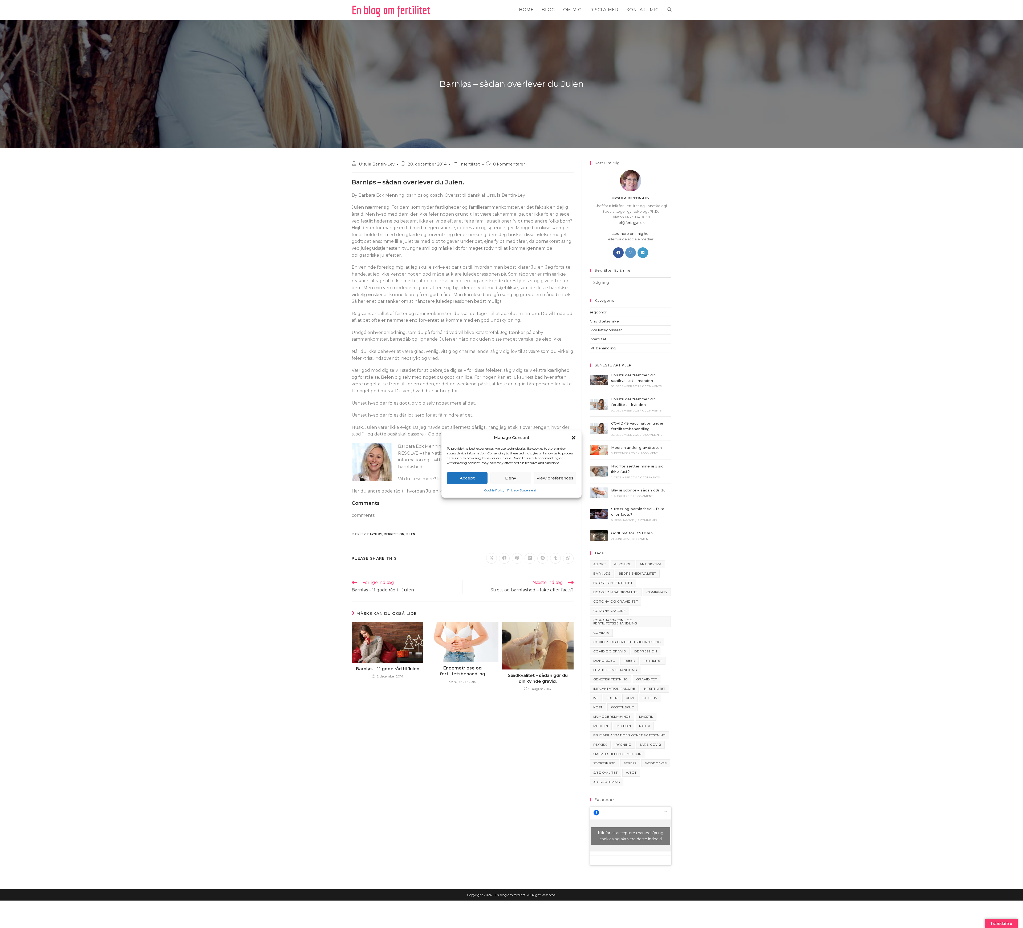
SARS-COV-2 (650, 745)
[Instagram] (630, 252)
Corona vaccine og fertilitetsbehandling (615, 621)
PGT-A (644, 726)
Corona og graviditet (615, 601)
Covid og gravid (609, 651)
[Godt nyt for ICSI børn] (599, 535)
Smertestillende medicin (617, 754)
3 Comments (647, 520)
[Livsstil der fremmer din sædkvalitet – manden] (599, 380)
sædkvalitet (605, 772)
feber (629, 661)
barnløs (374, 534)
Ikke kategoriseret (606, 330)
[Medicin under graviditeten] (599, 450)
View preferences (555, 478)
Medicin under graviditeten (636, 447)
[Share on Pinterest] (517, 558)
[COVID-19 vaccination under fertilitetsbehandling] (599, 428)
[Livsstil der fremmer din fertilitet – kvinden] (599, 404)
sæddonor (656, 763)
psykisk (600, 745)
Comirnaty (656, 592)
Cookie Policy (494, 490)
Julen (410, 534)
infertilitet (654, 689)
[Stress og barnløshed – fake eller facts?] (599, 514)
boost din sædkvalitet (615, 592)
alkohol (622, 564)
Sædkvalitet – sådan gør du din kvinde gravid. (538, 678)
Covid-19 (601, 633)
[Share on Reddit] (542, 558)
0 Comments (651, 386)
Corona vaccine (609, 611)
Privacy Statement (521, 490)
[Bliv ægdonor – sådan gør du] (599, 492)
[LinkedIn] (643, 252)
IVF (595, 698)
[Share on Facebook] (504, 558)
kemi (630, 698)
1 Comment (649, 453)
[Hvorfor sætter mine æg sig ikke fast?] (599, 471)
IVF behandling (603, 348)
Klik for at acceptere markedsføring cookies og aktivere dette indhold (630, 835)
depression (394, 534)
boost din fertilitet (612, 583)
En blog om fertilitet (391, 10)
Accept (467, 478)
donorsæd (604, 661)
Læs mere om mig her (630, 233)
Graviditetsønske (604, 321)
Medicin (600, 726)
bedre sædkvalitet (637, 573)
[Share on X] (491, 558)
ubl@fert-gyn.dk (630, 222)
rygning (623, 745)
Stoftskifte (604, 763)
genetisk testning (610, 679)
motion (623, 726)
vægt (631, 772)
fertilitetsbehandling (615, 670)
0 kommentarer (509, 164)
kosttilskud (622, 707)
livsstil (646, 717)
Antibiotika (650, 564)
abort (599, 564)
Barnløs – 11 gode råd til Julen (387, 668)
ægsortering (606, 782)
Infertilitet (470, 164)
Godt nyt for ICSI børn (632, 533)
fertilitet (652, 661)
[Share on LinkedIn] (530, 558)
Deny (510, 478)
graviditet (646, 679)
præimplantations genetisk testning (629, 735)
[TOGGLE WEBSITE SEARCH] (669, 10)
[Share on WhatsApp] (568, 558)
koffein (650, 698)
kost (598, 707)
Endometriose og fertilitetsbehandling (462, 670)
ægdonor (598, 312)
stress (630, 763)
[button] (573, 437)
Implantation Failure (614, 689)
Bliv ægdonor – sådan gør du (638, 490)
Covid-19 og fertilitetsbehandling (627, 642)
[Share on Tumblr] (555, 558)
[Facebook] (618, 252)
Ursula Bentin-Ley (377, 164)
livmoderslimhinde (612, 717)
